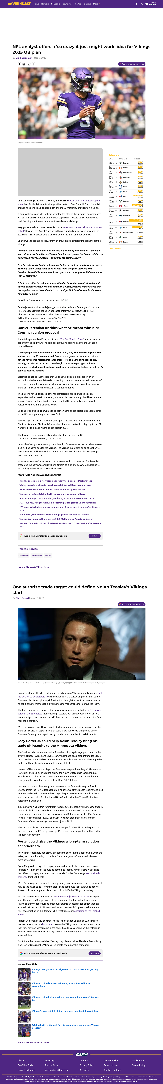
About (21, 1060)
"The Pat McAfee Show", (72, 339)
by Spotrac (47, 924)
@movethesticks (32, 307)
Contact (84, 1060)
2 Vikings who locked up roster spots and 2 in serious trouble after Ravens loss (59, 508)
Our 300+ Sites (111, 1060)
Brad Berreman (24, 58)
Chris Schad (22, 598)
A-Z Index (84, 1070)
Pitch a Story (51, 1065)
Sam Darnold (36, 555)
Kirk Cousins (23, 555)
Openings (50, 1060)
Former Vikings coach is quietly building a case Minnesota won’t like (56, 498)
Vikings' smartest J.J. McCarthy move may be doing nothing (52, 494)
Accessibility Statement (57, 1070)
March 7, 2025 (54, 321)
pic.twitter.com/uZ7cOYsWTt (51, 318)
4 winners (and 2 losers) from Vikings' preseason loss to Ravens (54, 514)
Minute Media (18, 1077)
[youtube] (146, 4)
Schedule (55, 4)
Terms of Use (111, 1065)
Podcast (48, 555)
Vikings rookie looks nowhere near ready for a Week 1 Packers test (55, 481)
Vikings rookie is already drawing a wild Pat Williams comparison (55, 485)
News (36, 4)
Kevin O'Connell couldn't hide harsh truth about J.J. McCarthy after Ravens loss (60, 525)
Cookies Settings (112, 1070)
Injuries (87, 4)
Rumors (45, 4)
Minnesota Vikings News (37, 567)
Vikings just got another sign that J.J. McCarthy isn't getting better (56, 519)
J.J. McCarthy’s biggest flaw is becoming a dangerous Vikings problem (58, 503)
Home (20, 567)
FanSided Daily (25, 1065)
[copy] (33, 64)
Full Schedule (115, 249)
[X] (142, 4)
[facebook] (136, 4)
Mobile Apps (138, 1060)
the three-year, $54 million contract (71, 896)
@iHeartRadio (77, 314)
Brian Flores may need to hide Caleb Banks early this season (52, 489)
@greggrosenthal (55, 307)
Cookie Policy (138, 1065)
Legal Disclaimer (26, 1070)
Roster (78, 4)
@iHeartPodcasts (27, 318)
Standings (67, 4)
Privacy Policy (87, 1065)
